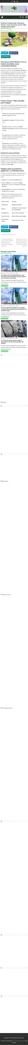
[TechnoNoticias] (2, 17)
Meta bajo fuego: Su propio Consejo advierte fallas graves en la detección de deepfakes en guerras (7, 243)
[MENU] (26, 17)
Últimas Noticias (11, 234)
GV (11, 30)
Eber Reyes (13, 273)
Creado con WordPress (7, 1040)
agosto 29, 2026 (5, 273)
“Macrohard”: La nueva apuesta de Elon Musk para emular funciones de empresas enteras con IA (21, 243)
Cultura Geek (4, 234)
